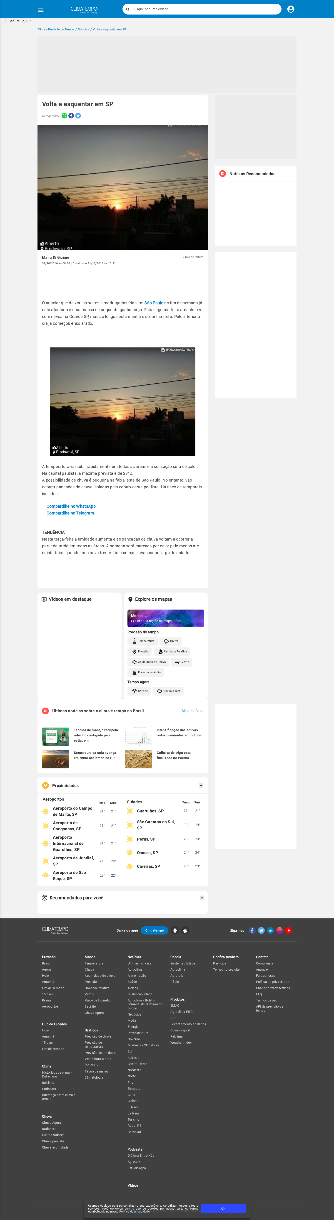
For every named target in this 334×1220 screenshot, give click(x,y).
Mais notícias (192, 711)
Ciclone (133, 1101)
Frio (130, 1082)
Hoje (45, 975)
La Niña (133, 1113)
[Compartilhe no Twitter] (77, 116)
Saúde (132, 982)
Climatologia (94, 1077)
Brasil (46, 963)
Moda (132, 1020)
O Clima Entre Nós (141, 1155)
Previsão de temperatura (94, 1044)
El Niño (133, 1107)
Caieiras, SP (148, 866)
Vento (185, 662)
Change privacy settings (273, 988)
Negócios (134, 1014)
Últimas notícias (139, 963)
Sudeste (134, 1058)
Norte (132, 1076)
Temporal (134, 1088)
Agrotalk (134, 1161)
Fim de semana (53, 988)
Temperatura (146, 641)
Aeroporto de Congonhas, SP (67, 825)
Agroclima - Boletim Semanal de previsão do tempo (145, 1004)
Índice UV (92, 1065)
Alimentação (137, 975)
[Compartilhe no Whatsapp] (63, 116)
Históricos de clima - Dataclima (57, 1074)
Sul (130, 1051)
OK (223, 1208)
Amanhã (48, 982)
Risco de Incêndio (149, 672)
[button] (15, 20)
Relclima (48, 1083)
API (173, 1018)
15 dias (47, 994)
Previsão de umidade (100, 1053)
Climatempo (154, 930)
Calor (132, 1095)
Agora (46, 969)
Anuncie (262, 969)
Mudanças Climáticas (144, 1045)
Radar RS (134, 1125)
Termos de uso (266, 1000)
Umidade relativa (97, 988)
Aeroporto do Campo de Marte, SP (72, 811)
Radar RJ (49, 1129)
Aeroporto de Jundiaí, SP (73, 861)
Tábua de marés (96, 1071)
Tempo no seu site (226, 969)
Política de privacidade (134, 1211)
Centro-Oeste (137, 1064)
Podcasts (49, 1089)
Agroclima (135, 969)
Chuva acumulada (55, 1147)
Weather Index (181, 1042)
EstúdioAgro (137, 1168)
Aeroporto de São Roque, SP (69, 875)
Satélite (143, 691)
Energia (133, 1026)
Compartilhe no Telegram (70, 513)
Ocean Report (180, 1030)
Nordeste (134, 1070)
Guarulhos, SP (150, 811)
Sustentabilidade (140, 994)
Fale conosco (266, 975)
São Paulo (154, 302)
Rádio (174, 982)
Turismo (134, 1119)
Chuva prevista (53, 1141)
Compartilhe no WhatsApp (71, 506)
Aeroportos (50, 1006)
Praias (47, 1000)
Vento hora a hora (98, 1059)
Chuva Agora (171, 691)
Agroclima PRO (181, 1011)
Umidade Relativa (175, 651)
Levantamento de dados (188, 1024)
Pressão (143, 651)
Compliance (264, 963)
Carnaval (134, 1132)
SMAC (174, 1005)
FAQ (259, 994)
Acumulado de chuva (100, 975)
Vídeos (133, 1185)
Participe (219, 963)
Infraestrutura (138, 1033)
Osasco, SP (147, 852)
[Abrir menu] (40, 10)
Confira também (226, 957)
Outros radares (53, 1135)
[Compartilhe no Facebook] (70, 116)
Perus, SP (146, 839)
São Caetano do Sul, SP (156, 824)
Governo (134, 1039)
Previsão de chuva (98, 1036)
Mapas (90, 957)
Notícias (134, 957)
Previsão (49, 957)
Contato (262, 957)
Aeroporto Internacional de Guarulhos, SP (68, 843)
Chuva (174, 641)
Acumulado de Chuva (152, 662)
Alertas (133, 988)
